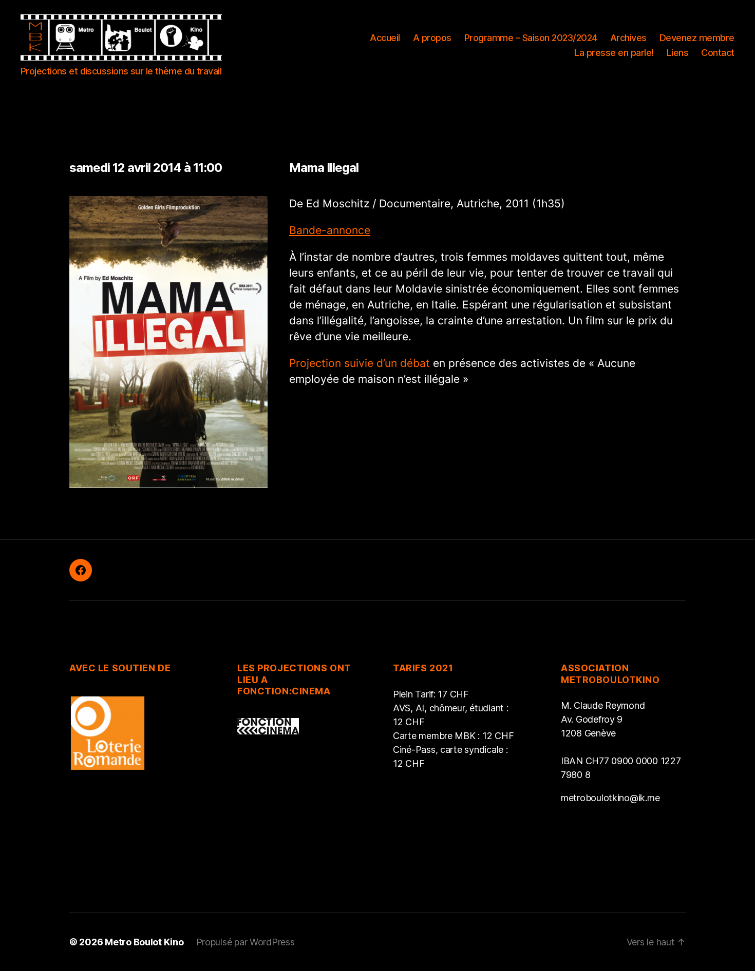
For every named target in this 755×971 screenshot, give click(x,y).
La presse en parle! (614, 52)
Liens (678, 52)
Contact (717, 52)
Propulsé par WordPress (245, 942)
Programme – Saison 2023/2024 (530, 37)
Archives (628, 37)
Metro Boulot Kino (144, 942)
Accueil (385, 37)
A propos (432, 37)
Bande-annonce (329, 230)
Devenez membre (696, 37)
